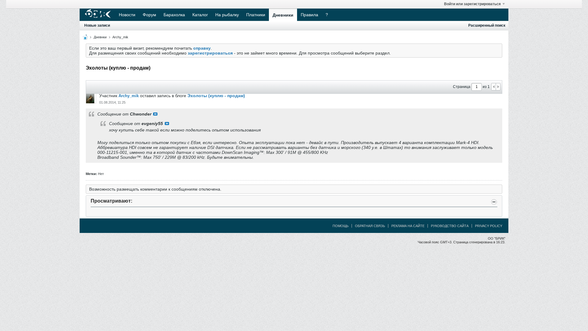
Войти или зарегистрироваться (472, 4)
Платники (255, 14)
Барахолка (174, 14)
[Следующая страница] (498, 86)
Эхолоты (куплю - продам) (216, 95)
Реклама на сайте (407, 226)
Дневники (283, 15)
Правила (309, 14)
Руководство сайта (450, 226)
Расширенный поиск (486, 25)
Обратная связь (370, 226)
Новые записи (97, 25)
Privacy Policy (488, 226)
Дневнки (100, 37)
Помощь (341, 226)
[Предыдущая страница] (494, 86)
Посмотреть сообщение (155, 114)
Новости (127, 14)
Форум (149, 14)
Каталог (200, 14)
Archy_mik (120, 37)
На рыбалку (227, 14)
